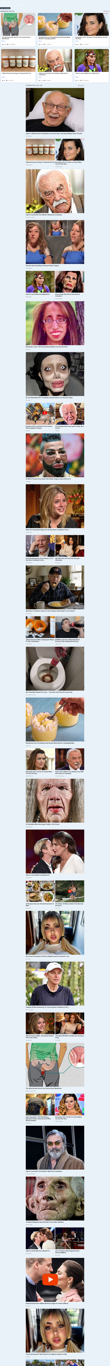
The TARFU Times (5, 2)
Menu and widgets (5, 8)
